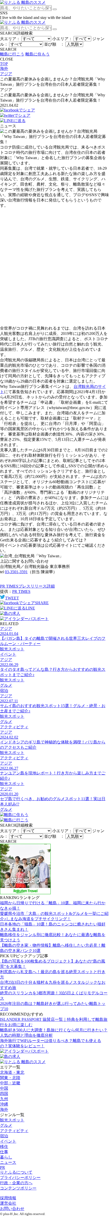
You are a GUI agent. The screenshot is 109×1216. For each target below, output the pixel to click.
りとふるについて (16, 1172)
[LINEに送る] (13, 121)
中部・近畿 (10, 1083)
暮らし (6, 1157)
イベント (8, 1141)
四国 (4, 1093)
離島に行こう (12, 54)
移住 (4, 1146)
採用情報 (8, 1198)
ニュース (8, 1162)
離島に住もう (37, 54)
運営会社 (8, 1203)
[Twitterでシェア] (15, 115)
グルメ (6, 1125)
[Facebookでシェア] (17, 110)
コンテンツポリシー (18, 1188)
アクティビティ (14, 1130)
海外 (4, 1109)
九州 (4, 1099)
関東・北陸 (10, 1078)
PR (2, 1167)
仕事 (4, 1152)
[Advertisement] (54, 267)
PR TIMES (21, 591)
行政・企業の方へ (16, 1183)
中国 (4, 1088)
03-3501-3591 (16, 572)
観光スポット (12, 1120)
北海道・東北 (12, 1072)
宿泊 (4, 1136)
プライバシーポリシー (20, 1177)
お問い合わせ (12, 1208)
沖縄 (4, 1104)
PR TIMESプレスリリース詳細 (27, 586)
